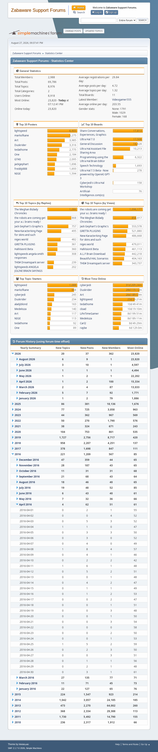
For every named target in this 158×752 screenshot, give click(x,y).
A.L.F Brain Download (92, 254)
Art (16, 140)
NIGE (17, 173)
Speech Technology (91, 165)
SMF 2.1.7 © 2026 (16, 748)
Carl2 (83, 323)
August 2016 (27, 482)
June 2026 (25, 370)
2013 (18, 705)
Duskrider (20, 145)
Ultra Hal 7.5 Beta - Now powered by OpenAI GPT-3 (95, 174)
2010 (18, 722)
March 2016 (26, 677)
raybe (83, 328)
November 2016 (29, 465)
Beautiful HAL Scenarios (94, 258)
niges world (21, 239)
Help (117, 744)
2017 (18, 448)
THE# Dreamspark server (29, 262)
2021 (18, 426)
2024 (18, 409)
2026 (18, 353)
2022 (18, 420)
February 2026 (28, 392)
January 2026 (27, 398)
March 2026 (26, 387)
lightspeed (20, 131)
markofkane (21, 135)
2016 (18, 454)
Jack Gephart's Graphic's (28, 226)
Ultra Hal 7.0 (87, 139)
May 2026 (25, 376)
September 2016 (29, 476)
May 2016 (25, 499)
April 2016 (25, 504)
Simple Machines (34, 748)
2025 (18, 404)
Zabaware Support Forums (38, 10)
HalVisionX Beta (23, 249)
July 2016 (25, 487)
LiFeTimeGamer (89, 313)
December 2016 (29, 460)
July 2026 (25, 365)
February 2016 (28, 683)
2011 (18, 716)
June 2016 (25, 493)
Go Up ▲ (145, 744)
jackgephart (21, 164)
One (16, 154)
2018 (18, 443)
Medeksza (20, 309)
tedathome (21, 149)
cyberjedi (19, 294)
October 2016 (27, 471)
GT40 (17, 159)
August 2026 (27, 359)
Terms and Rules (130, 744)
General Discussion (91, 144)
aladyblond (20, 304)
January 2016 (27, 689)
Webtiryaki (24, 744)
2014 (18, 700)
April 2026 (25, 381)
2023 (18, 415)
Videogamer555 (121, 99)
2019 (18, 437)
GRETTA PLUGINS (24, 244)
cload (83, 309)
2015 (18, 694)
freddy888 (20, 168)
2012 (18, 711)
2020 (18, 432)
